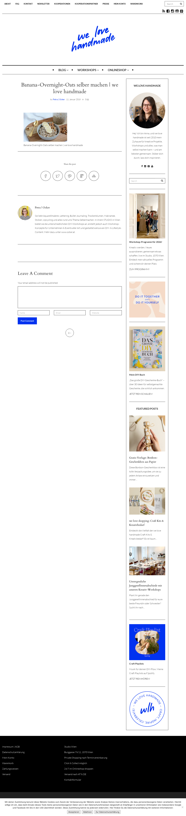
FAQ (17, 4)
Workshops (86, 70)
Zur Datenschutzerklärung (107, 812)
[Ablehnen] (182, 807)
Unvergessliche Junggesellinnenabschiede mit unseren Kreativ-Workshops (145, 586)
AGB (17, 746)
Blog (62, 70)
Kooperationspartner (86, 4)
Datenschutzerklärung (13, 752)
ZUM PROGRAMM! (139, 269)
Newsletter (43, 4)
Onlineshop (117, 70)
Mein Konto (120, 4)
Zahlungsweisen (10, 768)
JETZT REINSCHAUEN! (141, 393)
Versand (6, 774)
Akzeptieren (73, 812)
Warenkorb (136, 4)
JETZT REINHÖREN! (139, 678)
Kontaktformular (72, 779)
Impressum (7, 746)
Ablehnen (87, 812)
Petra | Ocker (59, 99)
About (7, 4)
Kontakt (28, 4)
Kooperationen (62, 4)
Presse (106, 4)
